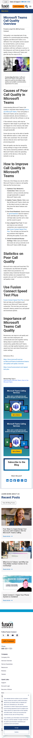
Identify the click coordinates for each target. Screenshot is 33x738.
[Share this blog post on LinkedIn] (7, 481)
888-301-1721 (6, 649)
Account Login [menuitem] (5, 686)
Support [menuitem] (3, 682)
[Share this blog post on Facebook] (14, 481)
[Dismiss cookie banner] (28, 695)
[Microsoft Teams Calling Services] (16, 418)
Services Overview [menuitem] (6, 660)
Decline (16, 732)
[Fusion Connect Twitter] (3, 635)
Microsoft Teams (16, 380)
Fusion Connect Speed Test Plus (14, 300)
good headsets (13, 213)
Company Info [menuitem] (5, 657)
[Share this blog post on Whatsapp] (22, 481)
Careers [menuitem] (3, 674)
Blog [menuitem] (2, 693)
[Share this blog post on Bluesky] (11, 481)
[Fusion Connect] (5, 6)
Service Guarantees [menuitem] (7, 664)
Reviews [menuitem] (3, 671)
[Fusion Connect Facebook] (8, 635)
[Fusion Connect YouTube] (13, 635)
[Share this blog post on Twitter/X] (18, 481)
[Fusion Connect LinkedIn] (17, 635)
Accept (16, 727)
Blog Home (4, 11)
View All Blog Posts (9, 503)
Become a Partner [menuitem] (6, 689)
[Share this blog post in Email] (25, 481)
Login (5, 2)
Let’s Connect (18, 6)
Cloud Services (7, 380)
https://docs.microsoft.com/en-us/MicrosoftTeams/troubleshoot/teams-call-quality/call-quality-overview (16, 361)
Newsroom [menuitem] (4, 667)
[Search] (26, 6)
